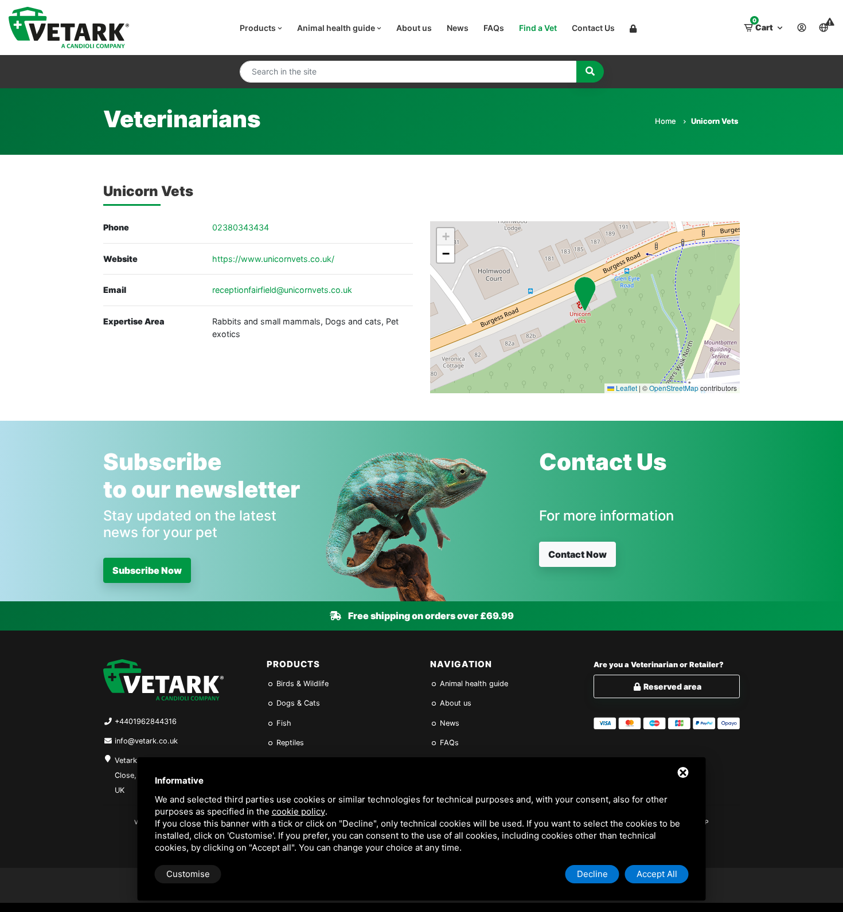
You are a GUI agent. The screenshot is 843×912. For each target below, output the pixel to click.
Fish (282, 723)
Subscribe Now (147, 570)
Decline (592, 873)
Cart (763, 24)
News (458, 28)
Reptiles (289, 742)
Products (259, 28)
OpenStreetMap (673, 388)
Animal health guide (337, 28)
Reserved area (671, 686)
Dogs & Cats (297, 703)
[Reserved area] (633, 27)
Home (666, 121)
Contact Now (577, 554)
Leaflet (625, 388)
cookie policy (298, 811)
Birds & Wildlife (301, 683)
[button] (585, 294)
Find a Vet (538, 28)
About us (414, 28)
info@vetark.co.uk (146, 741)
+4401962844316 (146, 721)
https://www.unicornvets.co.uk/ (273, 259)
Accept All (657, 873)
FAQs (493, 28)
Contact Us (593, 28)
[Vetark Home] (69, 27)
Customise (188, 873)
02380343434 (240, 227)
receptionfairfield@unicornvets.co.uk (282, 290)
